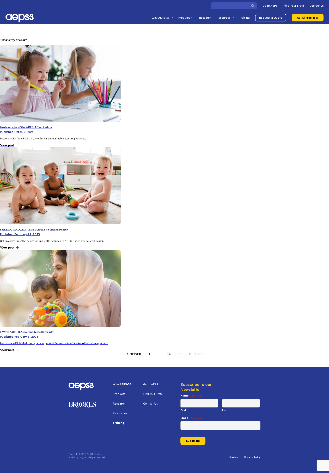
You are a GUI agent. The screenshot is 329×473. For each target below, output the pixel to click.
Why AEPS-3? (160, 17)
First (183, 410)
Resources (223, 17)
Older (194, 354)
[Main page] (19, 18)
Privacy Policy (252, 457)
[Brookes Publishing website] (82, 405)
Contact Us (316, 5)
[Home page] (81, 388)
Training (244, 17)
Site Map (234, 457)
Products (184, 17)
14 (169, 354)
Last (224, 410)
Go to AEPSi (270, 5)
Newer (135, 354)
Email (191, 418)
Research (205, 17)
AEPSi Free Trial (307, 17)
